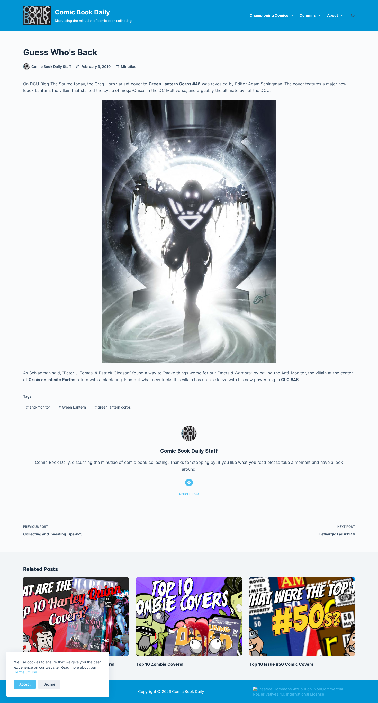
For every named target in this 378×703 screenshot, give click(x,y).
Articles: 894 (189, 494)
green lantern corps (112, 407)
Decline (49, 684)
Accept (25, 684)
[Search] (353, 15)
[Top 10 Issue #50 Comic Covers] (302, 616)
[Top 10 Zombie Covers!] (189, 616)
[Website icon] (189, 482)
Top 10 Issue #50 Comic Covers (281, 664)
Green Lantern (72, 407)
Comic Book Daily (82, 12)
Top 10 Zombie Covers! (159, 664)
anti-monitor (38, 407)
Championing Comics (269, 15)
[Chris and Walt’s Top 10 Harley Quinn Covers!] (76, 616)
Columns (308, 15)
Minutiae (128, 66)
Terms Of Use (25, 672)
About (332, 15)
